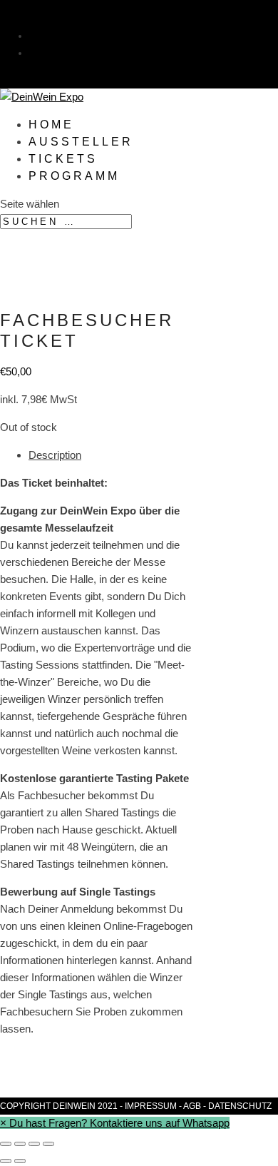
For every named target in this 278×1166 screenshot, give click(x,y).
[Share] (20, 1144)
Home (51, 124)
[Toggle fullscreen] (34, 1144)
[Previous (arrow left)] (5, 1161)
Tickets (63, 159)
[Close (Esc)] (5, 1144)
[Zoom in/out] (48, 1144)
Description (55, 455)
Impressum (151, 1106)
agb (192, 1106)
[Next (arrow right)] (20, 1161)
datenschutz (240, 1106)
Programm (74, 176)
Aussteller (81, 142)
